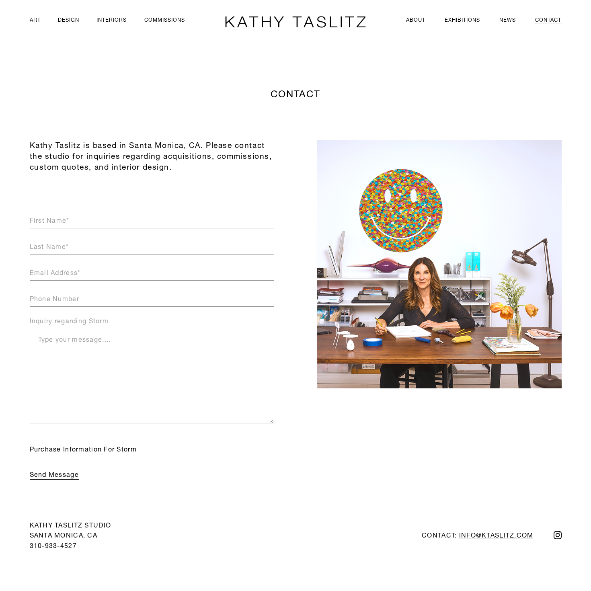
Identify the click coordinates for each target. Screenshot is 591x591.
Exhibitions (462, 20)
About (415, 20)
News (507, 20)
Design (68, 20)
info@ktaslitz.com (496, 535)
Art (35, 20)
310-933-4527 (53, 545)
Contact (548, 20)
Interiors (111, 20)
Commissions (164, 20)
